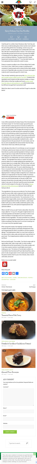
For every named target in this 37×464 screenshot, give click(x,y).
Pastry (11, 369)
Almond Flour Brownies (10, 372)
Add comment (11, 39)
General (4, 313)
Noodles (20, 28)
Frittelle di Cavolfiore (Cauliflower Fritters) (16, 344)
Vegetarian (12, 341)
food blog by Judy (18, 83)
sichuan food (5, 279)
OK (34, 454)
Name (5, 408)
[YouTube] (4, 264)
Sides (3, 341)
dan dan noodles (22, 277)
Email (5, 415)
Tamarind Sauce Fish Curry (11, 315)
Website (5, 423)
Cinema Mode (25, 39)
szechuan (12, 279)
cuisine (15, 277)
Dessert (7, 369)
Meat (16, 28)
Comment (6, 387)
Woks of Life (10, 83)
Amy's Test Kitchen (7, 277)
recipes (30, 277)
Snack (6, 341)
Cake (3, 369)
